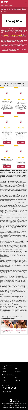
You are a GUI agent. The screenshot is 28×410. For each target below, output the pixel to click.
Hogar (4, 371)
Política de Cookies (20, 405)
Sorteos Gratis (18, 371)
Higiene (16, 368)
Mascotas (17, 370)
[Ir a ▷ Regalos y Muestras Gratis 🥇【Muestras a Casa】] (4, 2)
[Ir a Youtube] (9, 388)
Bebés (4, 370)
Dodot (16, 377)
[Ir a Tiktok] (12, 388)
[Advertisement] (14, 67)
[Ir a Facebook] (3, 388)
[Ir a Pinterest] (15, 388)
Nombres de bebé (7, 391)
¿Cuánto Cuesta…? (7, 392)
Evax (4, 379)
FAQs (16, 407)
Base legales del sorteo (21, 407)
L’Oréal (4, 380)
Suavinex (5, 382)
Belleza (4, 368)
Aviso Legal (6, 405)
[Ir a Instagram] (6, 388)
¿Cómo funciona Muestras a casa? (8, 407)
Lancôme (17, 379)
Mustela (16, 382)
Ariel (4, 377)
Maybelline (17, 380)
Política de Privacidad (13, 405)
